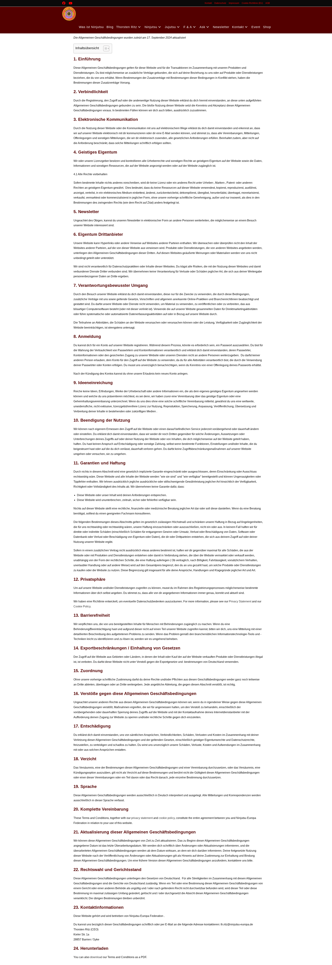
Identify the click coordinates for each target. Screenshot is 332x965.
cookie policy (167, 817)
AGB (267, 3)
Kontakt (208, 3)
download (96, 957)
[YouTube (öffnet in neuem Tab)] (70, 3)
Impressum (234, 3)
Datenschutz (220, 3)
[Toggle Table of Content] (104, 48)
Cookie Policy (81, 606)
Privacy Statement (240, 601)
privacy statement (142, 817)
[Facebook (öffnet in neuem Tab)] (64, 3)
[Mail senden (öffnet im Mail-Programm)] (77, 3)
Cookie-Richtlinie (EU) (252, 3)
